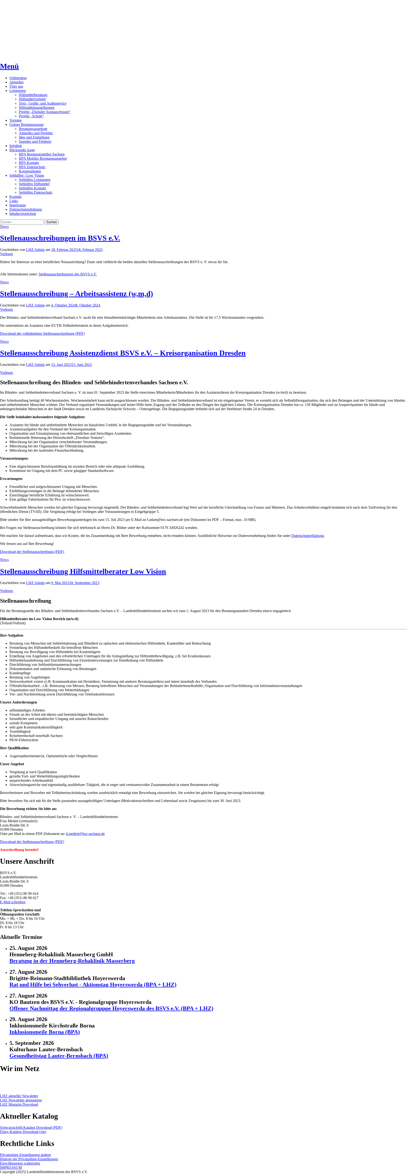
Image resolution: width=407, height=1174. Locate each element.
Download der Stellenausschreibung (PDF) (32, 552)
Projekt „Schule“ (31, 116)
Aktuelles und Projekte (36, 133)
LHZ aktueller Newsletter (19, 1096)
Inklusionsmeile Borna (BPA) (44, 1032)
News (4, 227)
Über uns (16, 86)
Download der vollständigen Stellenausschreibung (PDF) (42, 333)
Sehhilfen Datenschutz (35, 192)
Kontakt (15, 197)
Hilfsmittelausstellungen (36, 108)
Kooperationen (30, 171)
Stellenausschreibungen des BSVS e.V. (68, 274)
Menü (9, 66)
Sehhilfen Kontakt (32, 188)
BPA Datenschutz (32, 167)
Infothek (15, 146)
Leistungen (17, 91)
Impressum (17, 205)
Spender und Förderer (35, 141)
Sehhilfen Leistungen (34, 180)
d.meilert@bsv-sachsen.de (85, 834)
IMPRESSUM (11, 1168)
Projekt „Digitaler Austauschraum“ (44, 112)
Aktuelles (16, 82)
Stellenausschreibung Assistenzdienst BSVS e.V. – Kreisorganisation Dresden (123, 353)
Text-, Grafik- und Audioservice (42, 103)
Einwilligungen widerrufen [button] (20, 1163)
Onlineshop (18, 78)
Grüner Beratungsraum (26, 125)
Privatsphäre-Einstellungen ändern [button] (25, 1155)
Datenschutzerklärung (25, 209)
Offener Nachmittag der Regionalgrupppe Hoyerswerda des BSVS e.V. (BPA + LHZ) (111, 1008)
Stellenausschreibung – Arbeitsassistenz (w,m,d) (76, 293)
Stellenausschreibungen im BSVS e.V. (60, 238)
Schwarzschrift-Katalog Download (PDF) (31, 1127)
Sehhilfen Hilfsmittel (34, 184)
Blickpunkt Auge (22, 150)
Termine (15, 120)
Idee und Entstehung (34, 137)
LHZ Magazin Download (19, 1104)
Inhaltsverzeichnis (22, 214)
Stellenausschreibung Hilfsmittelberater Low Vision (83, 571)
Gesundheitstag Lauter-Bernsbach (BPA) (58, 1056)
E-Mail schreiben (12, 902)
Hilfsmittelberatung (33, 95)
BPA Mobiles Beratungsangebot (43, 158)
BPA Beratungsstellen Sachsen (42, 154)
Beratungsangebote (33, 129)
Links (13, 201)
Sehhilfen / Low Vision (26, 175)
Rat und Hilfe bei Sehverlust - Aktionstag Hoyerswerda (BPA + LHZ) (92, 985)
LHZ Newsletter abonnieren (21, 1100)
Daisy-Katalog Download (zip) (23, 1132)
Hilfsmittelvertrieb (32, 99)
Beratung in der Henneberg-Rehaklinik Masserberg (72, 961)
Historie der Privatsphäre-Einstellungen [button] (29, 1159)
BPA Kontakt (29, 163)
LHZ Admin (35, 250)
